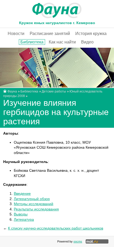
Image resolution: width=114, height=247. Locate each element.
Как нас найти (62, 42)
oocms (77, 241)
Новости (16, 33)
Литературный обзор (32, 199)
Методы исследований (33, 204)
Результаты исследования (36, 209)
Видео (87, 42)
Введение (22, 193)
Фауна (12, 91)
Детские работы (54, 91)
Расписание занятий (50, 33)
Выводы (21, 214)
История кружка (91, 33)
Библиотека (31, 42)
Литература (24, 219)
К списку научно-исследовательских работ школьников (55, 228)
